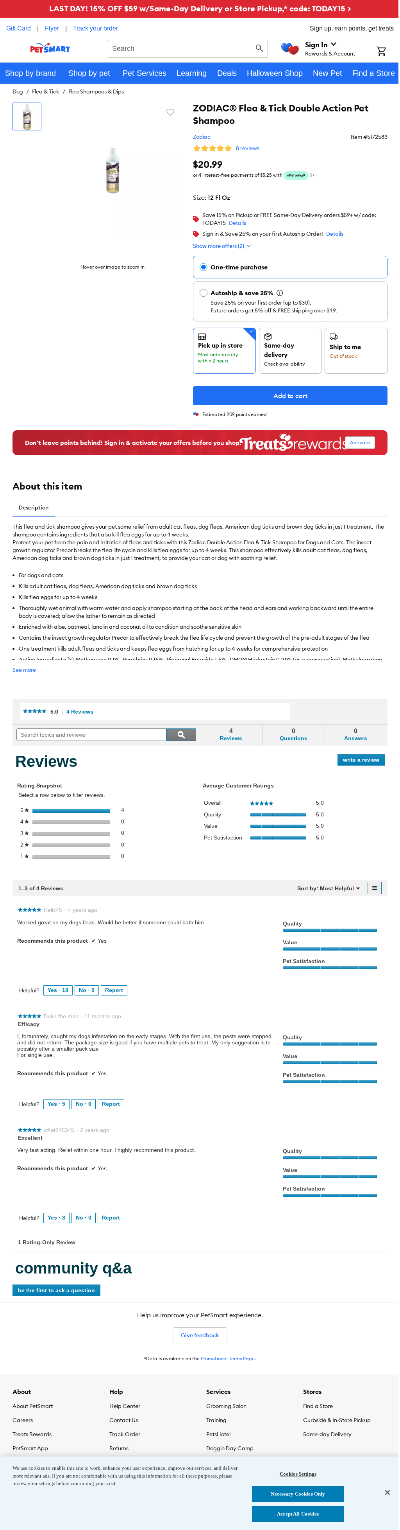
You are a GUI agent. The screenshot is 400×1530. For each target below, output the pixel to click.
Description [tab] (33, 507)
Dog (17, 91)
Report (114, 990)
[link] (34, 711)
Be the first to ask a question (56, 1290)
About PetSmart (32, 1406)
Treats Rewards (32, 1434)
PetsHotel (218, 1434)
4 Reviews (82, 711)
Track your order (95, 28)
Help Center (124, 1406)
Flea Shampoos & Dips (96, 91)
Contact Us (123, 1420)
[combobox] (188, 48)
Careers (22, 1420)
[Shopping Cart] (388, 52)
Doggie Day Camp (230, 1448)
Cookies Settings (298, 1474)
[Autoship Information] (279, 293)
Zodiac (202, 136)
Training (216, 1420)
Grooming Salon (226, 1406)
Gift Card (18, 28)
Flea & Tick (45, 91)
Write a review (364, 761)
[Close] (387, 1492)
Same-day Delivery (327, 1434)
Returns (119, 1448)
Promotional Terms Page (228, 1358)
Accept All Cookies (298, 1514)
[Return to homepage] (50, 48)
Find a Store (318, 1406)
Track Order (124, 1434)
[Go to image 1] (26, 116)
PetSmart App (30, 1448)
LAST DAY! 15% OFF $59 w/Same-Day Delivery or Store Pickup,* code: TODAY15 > (200, 8)
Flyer (52, 28)
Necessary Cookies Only (298, 1494)
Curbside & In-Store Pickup (337, 1420)
